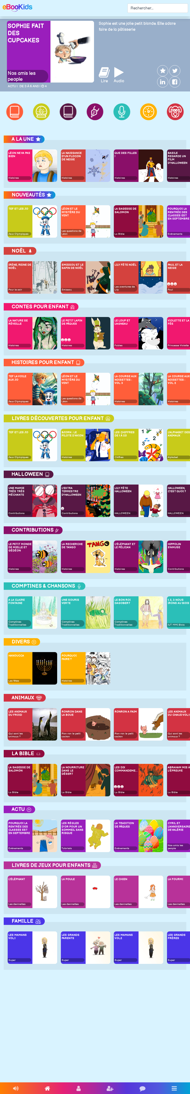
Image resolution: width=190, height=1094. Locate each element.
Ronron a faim (126, 711)
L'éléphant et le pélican (125, 546)
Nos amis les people (22, 76)
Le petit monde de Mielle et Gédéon (19, 547)
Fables (118, 345)
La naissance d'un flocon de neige (72, 156)
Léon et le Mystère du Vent (71, 212)
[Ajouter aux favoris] (162, 70)
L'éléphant (16, 879)
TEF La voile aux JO (17, 378)
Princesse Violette (178, 345)
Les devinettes (16, 904)
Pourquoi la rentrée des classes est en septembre (19, 828)
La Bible (119, 233)
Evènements (175, 233)
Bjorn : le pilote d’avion (72, 434)
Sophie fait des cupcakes (26, 33)
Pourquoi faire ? (69, 657)
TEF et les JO (18, 208)
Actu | (13, 86)
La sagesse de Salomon (125, 210)
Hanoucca (16, 655)
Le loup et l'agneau (122, 322)
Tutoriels (67, 848)
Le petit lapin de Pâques (72, 322)
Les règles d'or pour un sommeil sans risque (72, 828)
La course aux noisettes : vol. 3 (126, 379)
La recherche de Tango (72, 546)
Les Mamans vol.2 (124, 936)
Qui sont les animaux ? (15, 735)
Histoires (13, 177)
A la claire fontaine (16, 601)
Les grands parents (70, 936)
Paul (170, 289)
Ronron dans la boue (72, 713)
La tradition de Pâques (124, 825)
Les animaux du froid (17, 713)
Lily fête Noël (125, 264)
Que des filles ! (126, 154)
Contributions (16, 513)
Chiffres (119, 457)
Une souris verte (70, 601)
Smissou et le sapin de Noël (72, 266)
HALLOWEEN (122, 513)
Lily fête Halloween (123, 490)
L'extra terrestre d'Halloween (71, 491)
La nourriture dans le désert (73, 771)
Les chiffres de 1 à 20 (125, 434)
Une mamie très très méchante (16, 491)
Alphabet (173, 457)
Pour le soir (15, 289)
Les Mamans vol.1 (17, 936)
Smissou (67, 289)
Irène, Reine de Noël (19, 266)
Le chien (121, 879)
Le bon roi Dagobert (123, 601)
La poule (68, 879)
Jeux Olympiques (18, 233)
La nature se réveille (18, 322)
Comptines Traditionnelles (17, 623)
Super (12, 960)
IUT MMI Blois (176, 624)
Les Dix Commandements (126, 769)
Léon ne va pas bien (19, 154)
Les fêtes (13, 680)
